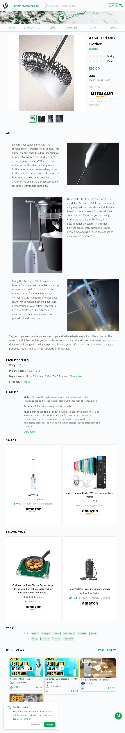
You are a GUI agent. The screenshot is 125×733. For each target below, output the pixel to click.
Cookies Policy (24, 718)
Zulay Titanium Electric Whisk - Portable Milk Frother (89, 494)
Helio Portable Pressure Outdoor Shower (89, 589)
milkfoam (45, 639)
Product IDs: (19, 381)
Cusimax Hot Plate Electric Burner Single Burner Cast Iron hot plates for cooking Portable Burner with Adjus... (33, 589)
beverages (46, 633)
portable (57, 639)
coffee (56, 633)
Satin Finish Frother (100, 79)
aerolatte (93, 48)
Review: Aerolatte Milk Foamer (95, 679)
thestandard (55, 686)
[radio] (90, 56)
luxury (34, 639)
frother (93, 633)
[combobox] (69, 5)
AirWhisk (33, 494)
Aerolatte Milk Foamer (20, 678)
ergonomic (82, 633)
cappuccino (68, 639)
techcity (89, 683)
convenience (68, 633)
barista (35, 633)
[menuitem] (113, 6)
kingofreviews (20, 682)
